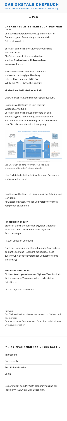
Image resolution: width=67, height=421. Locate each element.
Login (8, 373)
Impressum (11, 354)
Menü (35, 17)
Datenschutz (11, 361)
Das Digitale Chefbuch (32, 4)
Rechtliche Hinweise (15, 367)
